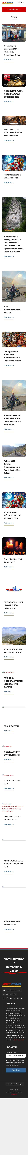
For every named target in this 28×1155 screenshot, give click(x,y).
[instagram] (7, 998)
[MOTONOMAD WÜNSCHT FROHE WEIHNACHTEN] (14, 493)
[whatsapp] (14, 998)
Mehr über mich (19, 1040)
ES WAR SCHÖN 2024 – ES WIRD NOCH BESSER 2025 (13, 605)
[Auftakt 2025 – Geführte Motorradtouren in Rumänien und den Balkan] (14, 445)
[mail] (18, 998)
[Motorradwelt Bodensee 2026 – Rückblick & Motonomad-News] (14, 25)
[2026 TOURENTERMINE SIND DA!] (14, 272)
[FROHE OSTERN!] (14, 707)
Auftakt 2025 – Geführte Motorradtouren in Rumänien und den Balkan (12, 467)
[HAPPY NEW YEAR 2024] (8, 775)
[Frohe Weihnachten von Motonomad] (14, 156)
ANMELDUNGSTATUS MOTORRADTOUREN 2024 (13, 864)
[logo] (7, 2)
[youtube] (10, 998)
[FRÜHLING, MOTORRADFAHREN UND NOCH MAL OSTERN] (8, 672)
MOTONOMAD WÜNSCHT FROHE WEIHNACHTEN (12, 515)
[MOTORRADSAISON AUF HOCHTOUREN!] (14, 628)
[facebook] (3, 998)
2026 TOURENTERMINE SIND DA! (12, 309)
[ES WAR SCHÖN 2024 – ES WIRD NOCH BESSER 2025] (14, 582)
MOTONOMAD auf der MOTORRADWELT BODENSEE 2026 (13, 94)
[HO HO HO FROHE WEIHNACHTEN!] (14, 804)
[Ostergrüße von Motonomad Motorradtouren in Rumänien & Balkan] (14, 333)
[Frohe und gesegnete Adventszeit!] (14, 538)
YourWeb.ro (14, 1094)
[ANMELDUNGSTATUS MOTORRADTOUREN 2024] (14, 840)
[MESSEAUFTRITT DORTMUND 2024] (7, 746)
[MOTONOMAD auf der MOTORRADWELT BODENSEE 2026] (14, 75)
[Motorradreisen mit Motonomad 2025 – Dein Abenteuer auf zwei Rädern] (14, 381)
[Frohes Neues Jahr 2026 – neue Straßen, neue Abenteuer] (14, 117)
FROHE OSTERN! (11, 726)
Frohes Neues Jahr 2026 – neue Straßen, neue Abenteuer (13, 133)
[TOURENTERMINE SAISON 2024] (14, 887)
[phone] (21, 998)
